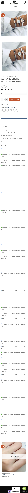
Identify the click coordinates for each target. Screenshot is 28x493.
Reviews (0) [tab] (4, 126)
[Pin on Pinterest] (14, 110)
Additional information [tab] (8, 123)
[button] (2, 2)
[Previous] (2, 37)
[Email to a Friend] (11, 110)
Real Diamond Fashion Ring (8, 474)
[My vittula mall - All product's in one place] (14, 2)
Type (2, 93)
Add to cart (14, 99)
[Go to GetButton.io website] (24, 491)
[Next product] (2, 86)
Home (3, 76)
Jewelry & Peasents (11, 76)
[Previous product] (5, 86)
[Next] (6, 37)
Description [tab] (4, 120)
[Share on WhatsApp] (2, 110)
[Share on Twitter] (8, 110)
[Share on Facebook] (5, 110)
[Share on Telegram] (16, 110)
